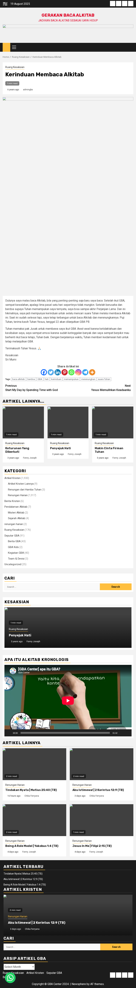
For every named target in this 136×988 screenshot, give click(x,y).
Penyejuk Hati (60, 448)
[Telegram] (85, 372)
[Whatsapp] (71, 372)
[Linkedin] (58, 372)
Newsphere (79, 984)
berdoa (31, 379)
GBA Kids (13, 547)
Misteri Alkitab (16, 512)
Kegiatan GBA (16, 552)
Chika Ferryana (31, 796)
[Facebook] (44, 372)
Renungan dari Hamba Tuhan (24, 489)
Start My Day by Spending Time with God (31, 388)
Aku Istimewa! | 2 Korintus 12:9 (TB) (98, 790)
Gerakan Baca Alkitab (68, 15)
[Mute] (121, 733)
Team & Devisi (16, 558)
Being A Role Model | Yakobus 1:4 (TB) (31, 846)
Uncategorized (12, 564)
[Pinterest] (64, 372)
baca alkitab (18, 379)
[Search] (131, 47)
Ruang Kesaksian (14, 67)
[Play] (9, 733)
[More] (92, 372)
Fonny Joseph (30, 458)
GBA (40, 379)
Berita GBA (14, 541)
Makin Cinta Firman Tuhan (29, 635)
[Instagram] (78, 372)
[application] (68, 700)
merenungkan (88, 379)
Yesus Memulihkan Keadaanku (111, 388)
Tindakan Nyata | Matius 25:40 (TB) (31, 790)
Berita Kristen (12, 501)
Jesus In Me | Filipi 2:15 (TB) (92, 846)
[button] (10, 977)
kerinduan (56, 379)
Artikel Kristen (12, 478)
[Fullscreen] (127, 733)
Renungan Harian (18, 495)
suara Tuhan (104, 379)
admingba (28, 89)
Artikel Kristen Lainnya (21, 483)
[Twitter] (51, 372)
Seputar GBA (11, 535)
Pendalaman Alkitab (15, 506)
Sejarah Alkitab (16, 518)
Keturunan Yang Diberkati (17, 450)
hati (47, 379)
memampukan (71, 379)
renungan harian (13, 524)
